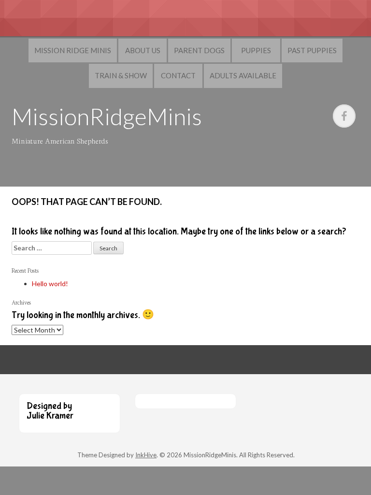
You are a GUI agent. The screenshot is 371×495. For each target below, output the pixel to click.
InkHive (146, 455)
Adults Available (243, 75)
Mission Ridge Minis (72, 50)
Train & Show (121, 75)
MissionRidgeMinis (107, 116)
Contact (178, 75)
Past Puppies (312, 50)
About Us (142, 50)
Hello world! (50, 283)
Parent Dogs (199, 50)
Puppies (256, 50)
